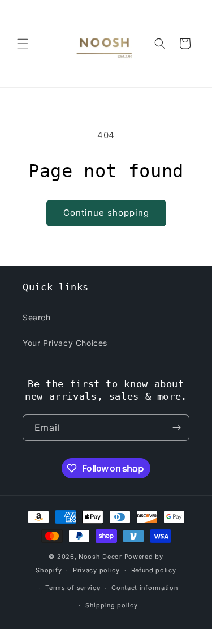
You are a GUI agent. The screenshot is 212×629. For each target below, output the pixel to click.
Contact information (144, 588)
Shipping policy (111, 605)
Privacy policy (96, 570)
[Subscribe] (176, 427)
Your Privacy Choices (65, 343)
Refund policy (153, 570)
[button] (22, 43)
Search (37, 317)
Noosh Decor (100, 556)
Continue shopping (106, 212)
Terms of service (72, 588)
